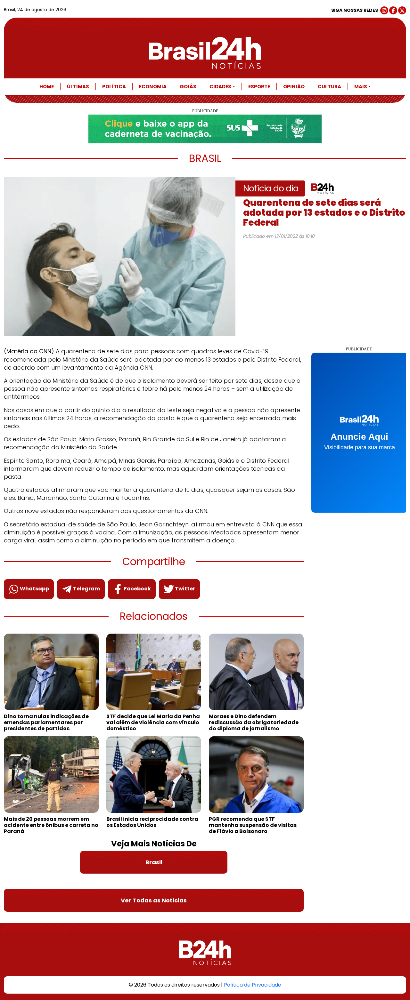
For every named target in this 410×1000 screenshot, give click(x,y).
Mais (360, 86)
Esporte (259, 86)
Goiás (188, 86)
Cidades (220, 86)
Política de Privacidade (252, 984)
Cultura (329, 86)
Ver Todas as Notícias (154, 900)
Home (46, 86)
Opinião (294, 86)
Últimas (78, 86)
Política (114, 86)
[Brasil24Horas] (205, 53)
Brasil (153, 862)
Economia (153, 86)
